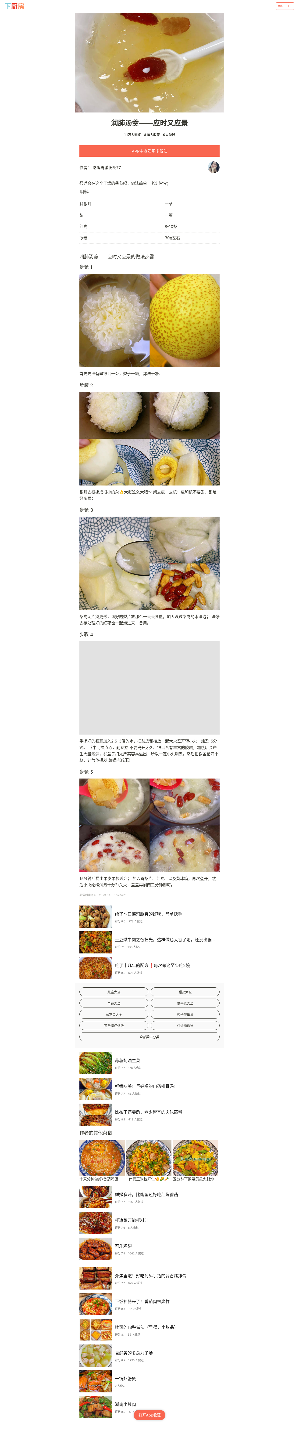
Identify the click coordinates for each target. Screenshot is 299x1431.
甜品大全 (185, 992)
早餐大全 (114, 1003)
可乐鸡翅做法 (114, 1026)
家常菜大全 (114, 1014)
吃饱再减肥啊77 (107, 167)
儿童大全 (114, 992)
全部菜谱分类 (149, 1037)
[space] (15, 6)
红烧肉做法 (185, 1026)
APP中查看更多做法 (149, 151)
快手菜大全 (185, 1003)
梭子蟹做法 (185, 1014)
